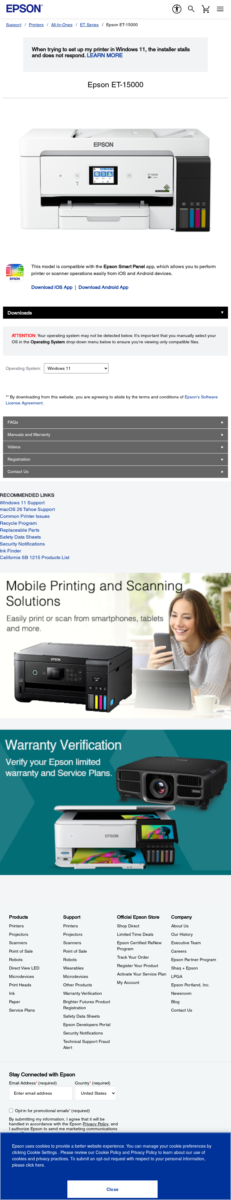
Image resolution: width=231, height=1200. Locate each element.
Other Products (77, 984)
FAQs (13, 422)
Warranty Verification (82, 993)
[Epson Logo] (24, 8)
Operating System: (23, 368)
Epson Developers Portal (86, 1024)
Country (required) (93, 1083)
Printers (36, 24)
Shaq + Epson (184, 968)
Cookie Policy (108, 1152)
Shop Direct (128, 925)
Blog (175, 1001)
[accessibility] (177, 9)
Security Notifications (83, 1033)
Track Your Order (133, 957)
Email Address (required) (33, 1083)
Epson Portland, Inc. (190, 984)
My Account (128, 982)
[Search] (191, 9)
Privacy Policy (95, 1123)
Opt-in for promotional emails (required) (52, 1110)
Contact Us (18, 471)
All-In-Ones (61, 24)
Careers (178, 951)
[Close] (112, 1189)
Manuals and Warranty (29, 434)
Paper (14, 1001)
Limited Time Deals (135, 934)
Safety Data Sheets (81, 1016)
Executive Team (186, 942)
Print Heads (20, 984)
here (39, 1165)
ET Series (89, 24)
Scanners (18, 942)
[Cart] (206, 9)
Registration (19, 459)
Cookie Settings (42, 1152)
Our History (182, 934)
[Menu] (220, 9)
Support (13, 24)
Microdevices (21, 976)
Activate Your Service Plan (141, 974)
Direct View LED (24, 968)
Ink (12, 993)
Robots (16, 959)
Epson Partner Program (193, 959)
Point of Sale (21, 951)
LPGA (176, 976)
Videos (14, 446)
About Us (180, 925)
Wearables (73, 968)
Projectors (18, 934)
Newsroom (181, 993)
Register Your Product (137, 965)
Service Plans (22, 1010)
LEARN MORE (105, 55)
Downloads (20, 313)
